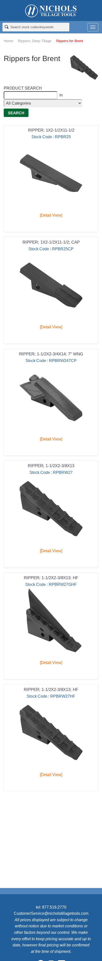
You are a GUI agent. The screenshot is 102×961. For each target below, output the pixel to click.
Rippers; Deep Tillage (34, 41)
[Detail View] (51, 215)
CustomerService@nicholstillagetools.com (51, 913)
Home (8, 41)
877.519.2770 (54, 907)
